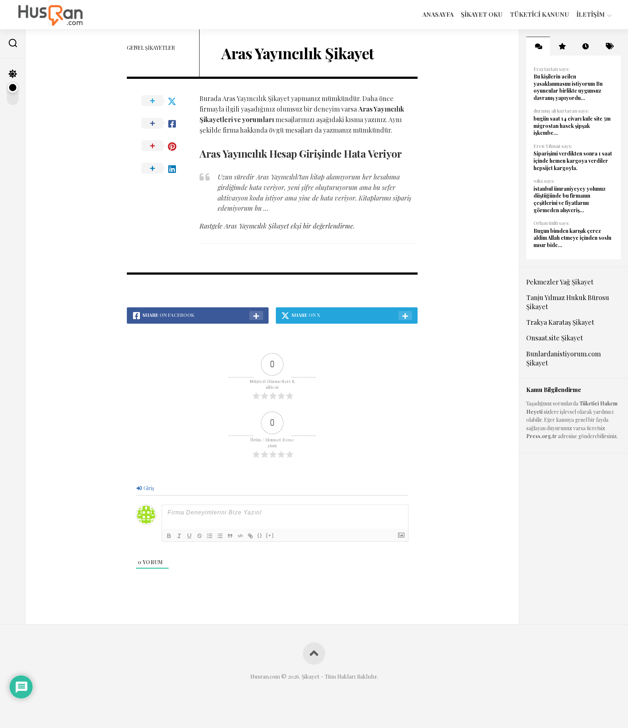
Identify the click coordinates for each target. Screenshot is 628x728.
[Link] (250, 535)
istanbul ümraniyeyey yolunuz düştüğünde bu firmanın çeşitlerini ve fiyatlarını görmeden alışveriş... (569, 199)
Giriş (148, 488)
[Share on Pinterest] (163, 146)
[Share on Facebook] (163, 123)
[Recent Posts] (585, 46)
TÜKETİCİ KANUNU (539, 14)
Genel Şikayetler (151, 47)
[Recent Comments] (538, 46)
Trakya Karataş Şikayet (560, 322)
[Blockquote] (230, 535)
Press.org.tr (541, 436)
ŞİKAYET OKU (482, 14)
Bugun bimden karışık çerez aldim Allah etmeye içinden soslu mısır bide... (572, 237)
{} (259, 535)
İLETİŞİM (590, 14)
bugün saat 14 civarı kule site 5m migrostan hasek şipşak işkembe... (572, 125)
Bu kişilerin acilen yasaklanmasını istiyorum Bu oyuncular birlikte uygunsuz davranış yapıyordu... (568, 87)
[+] (270, 535)
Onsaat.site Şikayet (554, 337)
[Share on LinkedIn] (163, 168)
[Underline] (189, 535)
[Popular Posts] (561, 46)
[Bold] (169, 535)
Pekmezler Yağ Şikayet (559, 282)
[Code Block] (240, 535)
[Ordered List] (210, 535)
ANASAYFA (438, 14)
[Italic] (179, 535)
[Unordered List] (220, 535)
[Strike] (199, 535)
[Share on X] (163, 101)
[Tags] (609, 46)
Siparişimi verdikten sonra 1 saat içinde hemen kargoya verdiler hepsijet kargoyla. (573, 160)
